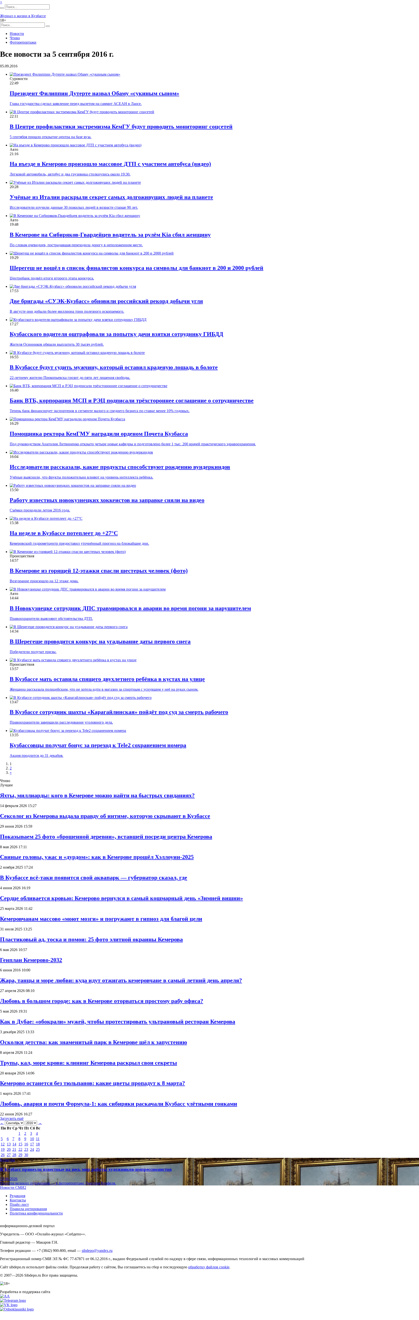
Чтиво (15, 38)
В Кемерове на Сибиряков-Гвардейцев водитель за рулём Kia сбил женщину (110, 235)
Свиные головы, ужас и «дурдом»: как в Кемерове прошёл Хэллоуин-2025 (97, 857)
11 (38, 1139)
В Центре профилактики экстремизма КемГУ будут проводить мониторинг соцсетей (121, 126)
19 (3, 1149)
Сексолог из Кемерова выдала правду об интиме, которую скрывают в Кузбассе (105, 816)
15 (20, 1144)
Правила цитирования (28, 1209)
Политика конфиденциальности (36, 1213)
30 (26, 1155)
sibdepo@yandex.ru (97, 1250)
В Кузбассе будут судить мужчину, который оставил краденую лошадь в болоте (114, 367)
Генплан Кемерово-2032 (31, 960)
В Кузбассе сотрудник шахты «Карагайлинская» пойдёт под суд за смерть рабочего (119, 712)
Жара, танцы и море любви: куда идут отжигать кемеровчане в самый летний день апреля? (121, 980)
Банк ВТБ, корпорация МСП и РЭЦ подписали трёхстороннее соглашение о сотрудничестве (132, 400)
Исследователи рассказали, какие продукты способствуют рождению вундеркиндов (120, 467)
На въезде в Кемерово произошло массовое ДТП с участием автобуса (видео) (110, 164)
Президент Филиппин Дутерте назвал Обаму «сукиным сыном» (94, 93)
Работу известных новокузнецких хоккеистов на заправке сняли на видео (107, 500)
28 (14, 1155)
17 (32, 1144)
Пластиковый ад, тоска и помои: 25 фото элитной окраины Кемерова (91, 939)
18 (38, 1144)
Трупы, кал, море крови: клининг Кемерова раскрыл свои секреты (88, 1063)
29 (20, 1155)
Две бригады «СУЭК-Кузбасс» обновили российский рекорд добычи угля (106, 301)
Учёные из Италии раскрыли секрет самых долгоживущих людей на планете (111, 197)
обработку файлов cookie (208, 1267)
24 (32, 1149)
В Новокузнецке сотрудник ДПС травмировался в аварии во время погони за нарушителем (130, 608)
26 (3, 1155)
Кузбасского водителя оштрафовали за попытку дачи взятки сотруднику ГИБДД (116, 334)
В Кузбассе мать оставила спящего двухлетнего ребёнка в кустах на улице (107, 679)
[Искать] (2, 8)
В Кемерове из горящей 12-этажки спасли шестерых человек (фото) (99, 571)
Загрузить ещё (12, 1118)
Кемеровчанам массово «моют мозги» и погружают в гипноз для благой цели (101, 919)
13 (9, 1144)
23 (26, 1149)
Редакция (17, 1196)
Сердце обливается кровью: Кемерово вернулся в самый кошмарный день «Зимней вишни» (121, 898)
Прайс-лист (19, 1204)
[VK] (8, 1305)
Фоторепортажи (23, 42)
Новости (17, 34)
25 (38, 1149)
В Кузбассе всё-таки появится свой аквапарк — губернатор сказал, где (93, 877)
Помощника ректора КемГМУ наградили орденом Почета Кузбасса (99, 434)
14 (14, 1144)
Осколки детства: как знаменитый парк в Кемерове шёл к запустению (93, 1042)
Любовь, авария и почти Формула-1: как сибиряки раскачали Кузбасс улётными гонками (118, 1104)
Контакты (18, 1200)
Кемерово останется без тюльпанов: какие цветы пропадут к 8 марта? (92, 1083)
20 (9, 1149)
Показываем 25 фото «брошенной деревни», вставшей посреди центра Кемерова (106, 836)
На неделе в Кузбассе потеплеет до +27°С (64, 533)
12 (3, 1144)
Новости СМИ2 (13, 1187)
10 (32, 1139)
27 (9, 1155)
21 (14, 1149)
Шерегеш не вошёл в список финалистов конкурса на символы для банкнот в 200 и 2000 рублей (136, 268)
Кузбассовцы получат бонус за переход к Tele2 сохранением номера (98, 745)
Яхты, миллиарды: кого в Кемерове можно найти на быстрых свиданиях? (97, 795)
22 (20, 1149)
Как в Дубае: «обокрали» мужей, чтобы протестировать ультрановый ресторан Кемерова (117, 1021)
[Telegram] (13, 1300)
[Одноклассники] (17, 1309)
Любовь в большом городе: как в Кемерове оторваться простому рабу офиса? (101, 1001)
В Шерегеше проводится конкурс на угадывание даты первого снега (100, 641)
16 (26, 1144)
